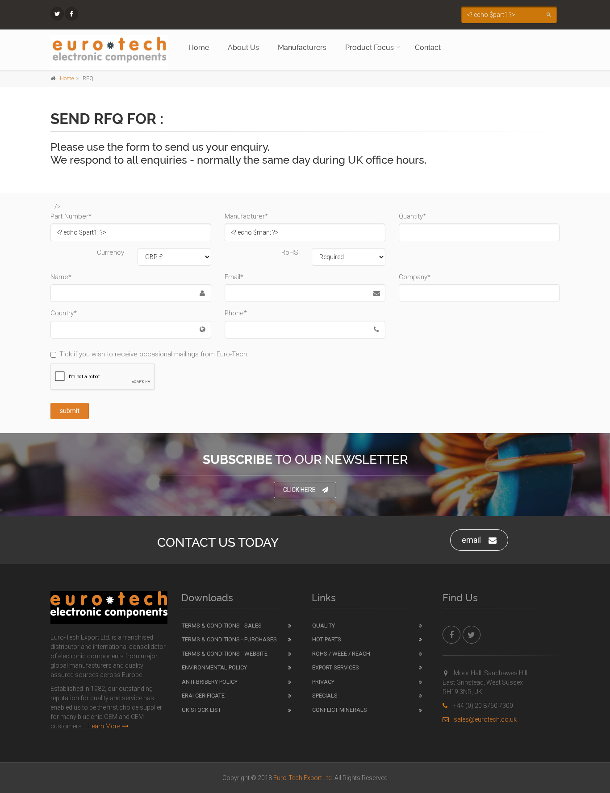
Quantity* (412, 216)
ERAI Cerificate (203, 695)
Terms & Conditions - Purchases (229, 639)
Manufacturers (302, 47)
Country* (63, 313)
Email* (234, 277)
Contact (428, 47)
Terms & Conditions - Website (224, 653)
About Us (243, 47)
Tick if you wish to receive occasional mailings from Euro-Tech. (154, 354)
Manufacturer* (246, 216)
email (471, 540)
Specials (325, 695)
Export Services (335, 667)
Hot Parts (326, 639)
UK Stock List (201, 709)
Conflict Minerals (339, 709)
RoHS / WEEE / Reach (341, 653)
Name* (60, 277)
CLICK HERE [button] (299, 489)
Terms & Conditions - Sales (222, 625)
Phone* (236, 313)
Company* (414, 277)
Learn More (104, 726)
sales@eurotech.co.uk (485, 719)
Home (198, 47)
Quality (323, 625)
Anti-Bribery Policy (210, 681)
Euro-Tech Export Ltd (302, 777)
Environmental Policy (214, 667)
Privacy (323, 681)
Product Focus (369, 47)
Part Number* (71, 216)
